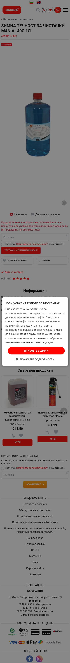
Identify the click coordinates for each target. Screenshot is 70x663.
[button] (35, 359)
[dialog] (35, 331)
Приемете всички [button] (36, 350)
